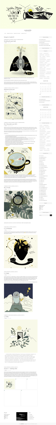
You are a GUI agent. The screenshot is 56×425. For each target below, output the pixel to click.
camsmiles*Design (10, 33)
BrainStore (44, 56)
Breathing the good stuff (10, 41)
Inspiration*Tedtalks (42, 65)
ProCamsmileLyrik (42, 73)
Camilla (6, 42)
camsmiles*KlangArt (17, 33)
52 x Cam (41, 53)
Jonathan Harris (41, 206)
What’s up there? (42, 42)
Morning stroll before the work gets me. (45, 100)
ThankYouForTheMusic (42, 76)
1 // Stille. (6, 316)
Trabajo (48, 76)
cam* (5, 33)
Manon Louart (41, 207)
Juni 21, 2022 (9, 42)
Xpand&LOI (41, 78)
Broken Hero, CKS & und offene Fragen (45, 45)
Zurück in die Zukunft (46, 78)
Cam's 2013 (48, 56)
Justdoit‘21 (15, 39)
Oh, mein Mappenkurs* (42, 70)
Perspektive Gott (42, 190)
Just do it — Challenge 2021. (10, 368)
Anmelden (31, 414)
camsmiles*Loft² (24, 33)
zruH (4, 418)
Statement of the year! (9, 89)
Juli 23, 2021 (9, 189)
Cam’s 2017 (48, 59)
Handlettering (41, 62)
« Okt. (40, 94)
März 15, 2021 (9, 318)
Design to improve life (42, 205)
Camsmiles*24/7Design (7, 122)
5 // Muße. (6, 273)
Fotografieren (42, 171)
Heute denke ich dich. (43, 39)
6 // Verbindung (8, 228)
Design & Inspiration (42, 170)
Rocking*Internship (48, 73)
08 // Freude (7, 187)
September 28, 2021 (10, 125)
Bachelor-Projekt (42, 158)
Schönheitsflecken (20, 39)
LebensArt (41, 67)
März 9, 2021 (9, 370)
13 (45, 88)
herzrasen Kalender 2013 (43, 64)
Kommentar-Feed (32, 417)
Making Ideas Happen (43, 184)
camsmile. (28, 30)
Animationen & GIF (6, 39)
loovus (45, 67)
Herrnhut (46, 62)
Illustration (11, 39)
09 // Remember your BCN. (10, 124)
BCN (40, 56)
